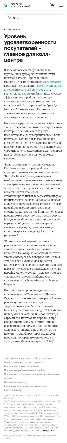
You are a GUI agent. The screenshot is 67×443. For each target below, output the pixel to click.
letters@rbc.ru (47, 430)
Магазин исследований (21, 5)
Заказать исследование (17, 358)
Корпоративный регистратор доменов (25, 386)
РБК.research (52, 82)
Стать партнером (34, 362)
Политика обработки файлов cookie (24, 370)
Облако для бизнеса (15, 382)
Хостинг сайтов (12, 390)
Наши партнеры (13, 362)
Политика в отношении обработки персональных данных (31, 376)
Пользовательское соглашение (21, 366)
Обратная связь (42, 358)
